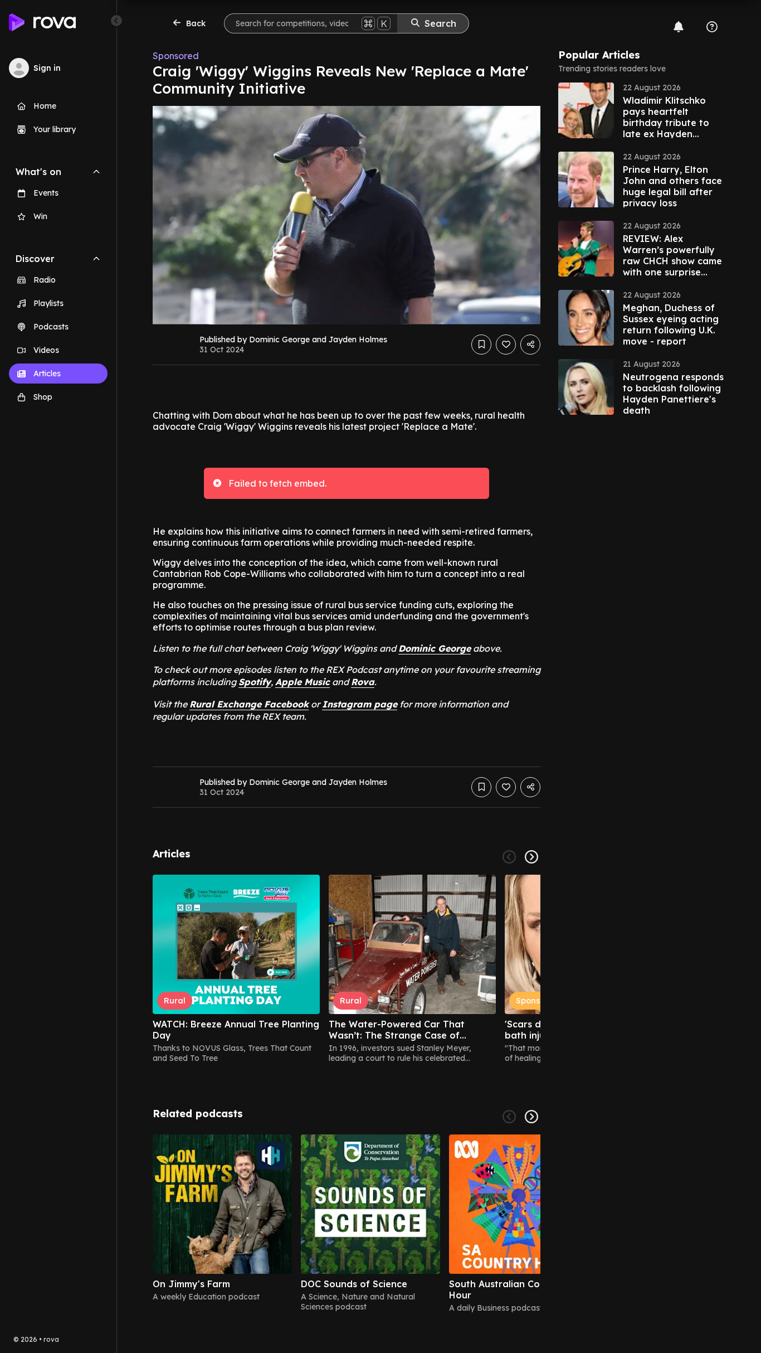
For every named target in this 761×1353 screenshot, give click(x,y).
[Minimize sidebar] (116, 20)
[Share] (530, 344)
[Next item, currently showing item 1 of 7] (531, 1117)
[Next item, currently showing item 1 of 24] (531, 857)
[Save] (481, 344)
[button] (641, 110)
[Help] (712, 26)
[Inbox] (678, 26)
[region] (346, 969)
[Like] (506, 344)
